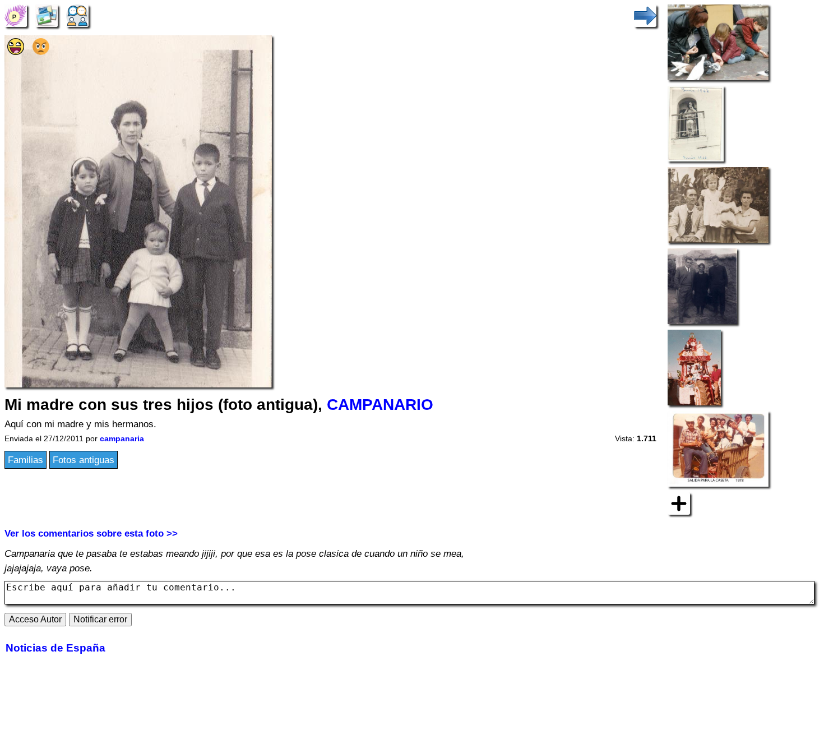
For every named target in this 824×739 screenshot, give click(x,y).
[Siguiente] (645, 15)
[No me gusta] (41, 51)
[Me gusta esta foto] (15, 51)
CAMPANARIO (380, 404)
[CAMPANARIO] (15, 15)
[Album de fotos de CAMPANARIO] (46, 15)
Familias (25, 459)
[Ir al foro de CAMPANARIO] (77, 15)
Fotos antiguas (83, 459)
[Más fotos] (679, 503)
